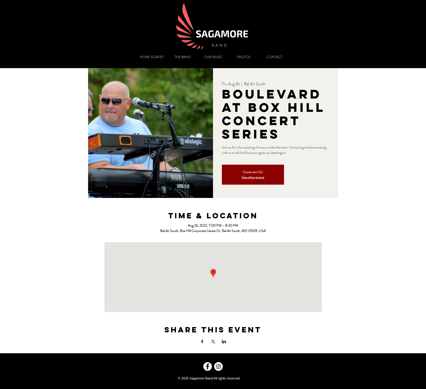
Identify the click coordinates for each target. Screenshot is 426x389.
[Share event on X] (213, 341)
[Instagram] (218, 366)
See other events (253, 177)
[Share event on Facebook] (202, 341)
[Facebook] (207, 366)
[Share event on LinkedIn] (224, 341)
